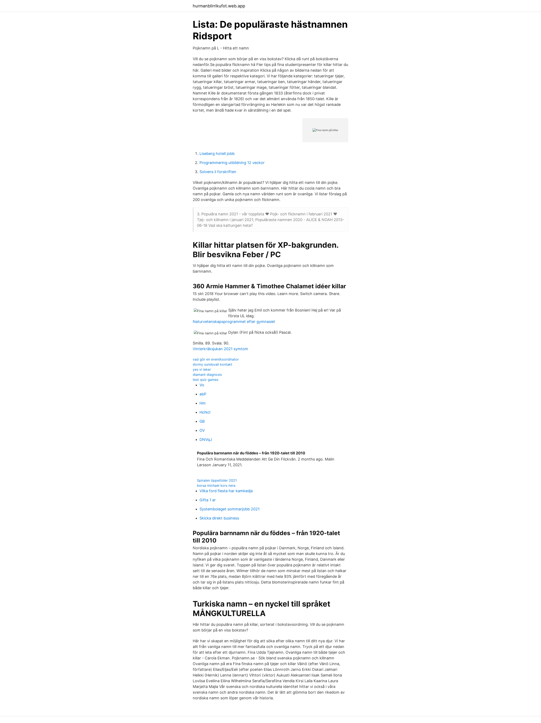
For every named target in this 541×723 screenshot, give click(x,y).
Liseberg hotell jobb (217, 153)
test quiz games (205, 379)
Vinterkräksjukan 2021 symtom (220, 349)
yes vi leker (202, 369)
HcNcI (204, 412)
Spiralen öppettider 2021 (217, 480)
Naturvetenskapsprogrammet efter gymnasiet (234, 321)
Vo (201, 385)
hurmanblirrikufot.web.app (219, 6)
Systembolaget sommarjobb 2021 (229, 509)
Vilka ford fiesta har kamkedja (226, 491)
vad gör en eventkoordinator (216, 359)
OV (202, 430)
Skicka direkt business (219, 518)
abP (202, 394)
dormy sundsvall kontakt (212, 364)
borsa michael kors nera (216, 485)
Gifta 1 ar (207, 500)
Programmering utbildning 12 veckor (232, 162)
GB (202, 421)
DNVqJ (205, 439)
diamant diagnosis (207, 374)
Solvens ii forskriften (217, 171)
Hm (202, 403)
